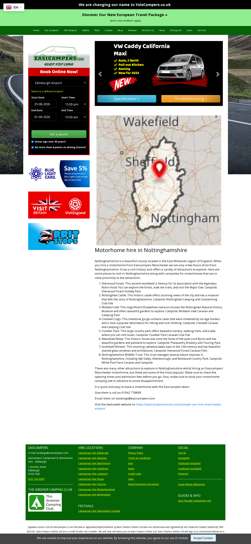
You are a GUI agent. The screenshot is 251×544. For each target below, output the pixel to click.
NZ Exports (176, 30)
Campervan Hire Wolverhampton (96, 489)
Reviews (132, 30)
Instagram (184, 458)
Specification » (126, 98)
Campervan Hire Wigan (91, 479)
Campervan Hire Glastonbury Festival (99, 511)
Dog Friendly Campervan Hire (194, 500)
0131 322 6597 (36, 479)
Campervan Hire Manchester (94, 463)
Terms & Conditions (139, 458)
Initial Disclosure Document (143, 484)
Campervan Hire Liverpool (92, 473)
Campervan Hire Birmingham (94, 494)
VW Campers (70, 30)
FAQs (97, 30)
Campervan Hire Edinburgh (93, 452)
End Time (67, 110)
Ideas (120, 30)
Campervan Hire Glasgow (92, 458)
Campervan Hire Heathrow (93, 468)
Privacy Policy (135, 452)
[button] (104, 73)
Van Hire (201, 30)
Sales (189, 30)
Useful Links (134, 473)
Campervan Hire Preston (92, 484)
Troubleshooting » (191, 98)
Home (36, 30)
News (162, 30)
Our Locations (52, 30)
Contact (108, 30)
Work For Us (148, 30)
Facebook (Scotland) (189, 468)
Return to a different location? (47, 91)
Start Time (68, 97)
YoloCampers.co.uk (153, 4)
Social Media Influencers (191, 484)
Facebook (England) (189, 463)
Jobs (130, 463)
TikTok (182, 452)
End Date (37, 110)
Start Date (37, 97)
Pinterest (183, 473)
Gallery (85, 30)
